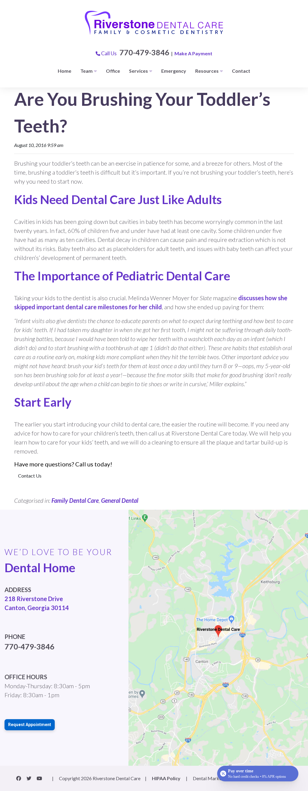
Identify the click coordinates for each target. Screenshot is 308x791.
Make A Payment (193, 53)
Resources (207, 71)
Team (86, 71)
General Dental (119, 500)
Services (138, 71)
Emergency (173, 71)
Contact (241, 71)
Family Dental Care (75, 500)
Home (64, 71)
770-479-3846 (144, 52)
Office (113, 71)
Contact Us (30, 475)
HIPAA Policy (166, 778)
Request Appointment (29, 724)
